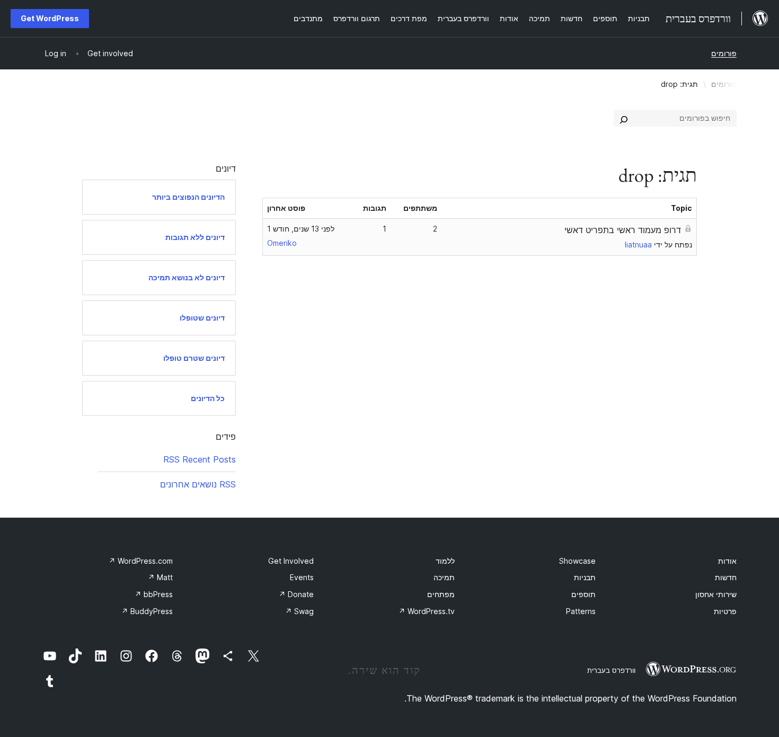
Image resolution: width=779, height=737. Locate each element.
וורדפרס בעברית (611, 670)
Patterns (581, 611)
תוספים (583, 594)
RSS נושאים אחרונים (198, 484)
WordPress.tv (427, 611)
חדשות (726, 577)
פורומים (724, 53)
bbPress (154, 594)
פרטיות (725, 611)
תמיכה (444, 577)
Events (302, 577)
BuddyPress (147, 611)
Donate (296, 594)
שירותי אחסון (716, 594)
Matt (160, 577)
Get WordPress (50, 18)
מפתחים (441, 594)
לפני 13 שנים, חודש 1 (300, 228)
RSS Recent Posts (199, 459)
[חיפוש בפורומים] (624, 118)
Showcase (577, 560)
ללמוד (445, 560)
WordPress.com (141, 560)
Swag (299, 611)
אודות (727, 560)
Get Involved (291, 560)
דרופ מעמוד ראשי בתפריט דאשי (622, 230)
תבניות (585, 577)
